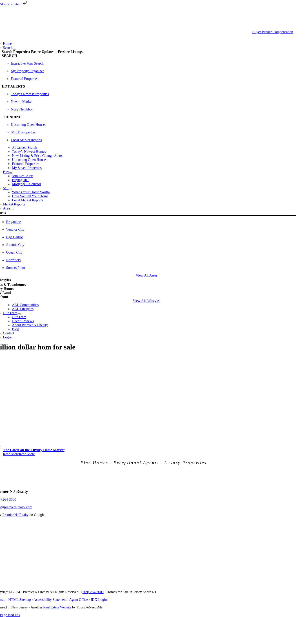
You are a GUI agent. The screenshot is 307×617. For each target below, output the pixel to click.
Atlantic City (15, 245)
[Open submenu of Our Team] (19, 314)
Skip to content (11, 4)
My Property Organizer (27, 71)
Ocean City (14, 252)
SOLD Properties (23, 132)
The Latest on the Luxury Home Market (34, 450)
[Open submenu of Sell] (10, 189)
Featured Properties (24, 79)
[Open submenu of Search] (14, 49)
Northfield (13, 260)
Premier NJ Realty (15, 515)
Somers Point (15, 268)
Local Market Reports (26, 140)
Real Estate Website (57, 607)
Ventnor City (15, 229)
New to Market (21, 102)
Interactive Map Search (27, 63)
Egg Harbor (14, 237)
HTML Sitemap (19, 599)
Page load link (10, 615)
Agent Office (78, 599)
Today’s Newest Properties (30, 94)
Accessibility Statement (50, 599)
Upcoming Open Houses (28, 124)
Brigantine (13, 222)
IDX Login (99, 599)
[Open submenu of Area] (11, 209)
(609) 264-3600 (92, 592)
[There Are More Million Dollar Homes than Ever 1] (87, 446)
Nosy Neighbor (22, 109)
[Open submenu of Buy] (11, 173)
